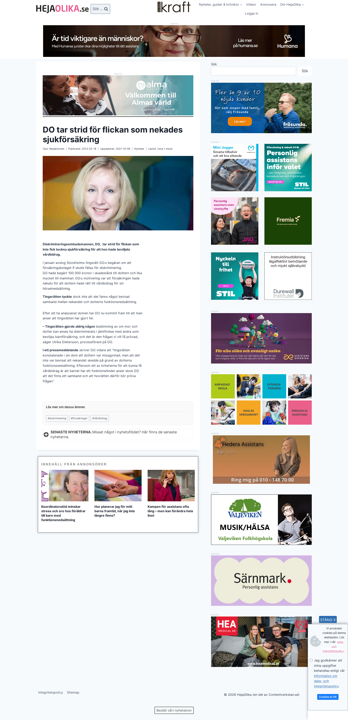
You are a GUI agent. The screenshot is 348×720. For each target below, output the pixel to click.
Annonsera (268, 4)
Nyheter (139, 148)
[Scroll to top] (10, 704)
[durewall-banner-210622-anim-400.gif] (288, 276)
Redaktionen (56, 148)
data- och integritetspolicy (333, 646)
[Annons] (174, 56)
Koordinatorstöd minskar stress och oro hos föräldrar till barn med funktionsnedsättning (63, 513)
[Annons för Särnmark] (261, 605)
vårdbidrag (99, 418)
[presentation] (64, 485)
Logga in (251, 13)
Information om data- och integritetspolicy (326, 681)
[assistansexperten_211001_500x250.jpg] (261, 362)
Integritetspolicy (50, 692)
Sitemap (73, 692)
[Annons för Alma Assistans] (118, 95)
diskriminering (57, 418)
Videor (251, 4)
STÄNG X (328, 620)
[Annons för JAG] (234, 243)
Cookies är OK (328, 696)
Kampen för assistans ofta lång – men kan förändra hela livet (170, 511)
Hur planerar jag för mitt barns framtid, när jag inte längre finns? (114, 511)
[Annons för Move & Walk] (261, 423)
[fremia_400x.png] (288, 221)
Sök (214, 64)
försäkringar (79, 418)
